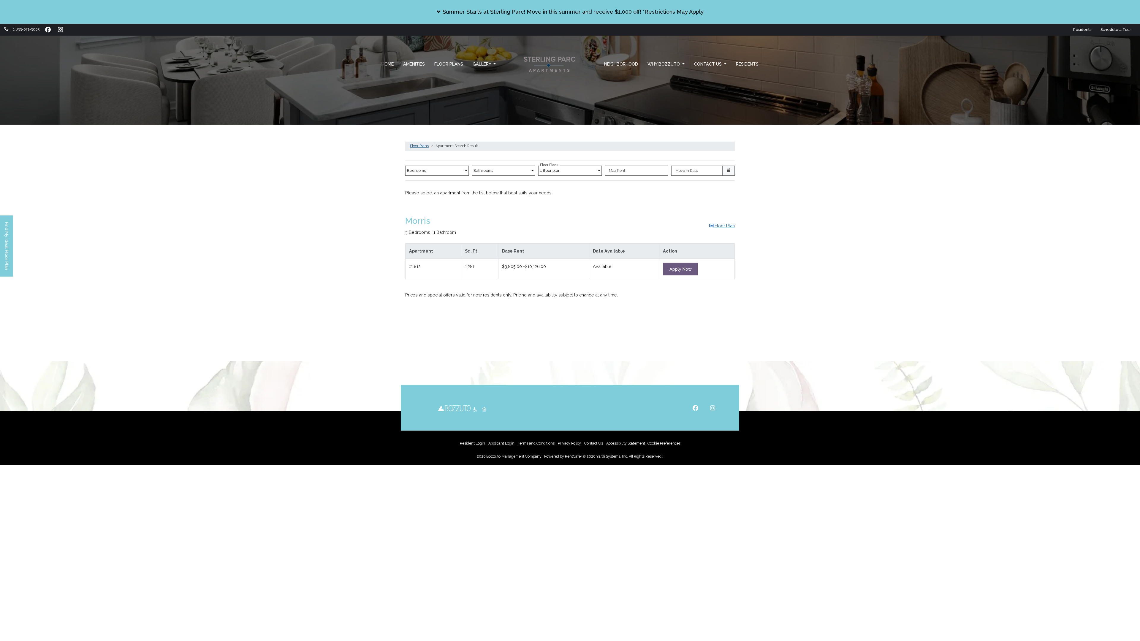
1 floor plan (551, 169)
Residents (1082, 29)
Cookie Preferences (663, 443)
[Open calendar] (728, 171)
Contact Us (593, 443)
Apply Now (683, 269)
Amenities (414, 63)
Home (387, 63)
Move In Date (686, 170)
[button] (570, 12)
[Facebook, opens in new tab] (48, 30)
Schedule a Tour (1118, 29)
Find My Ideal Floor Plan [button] (7, 249)
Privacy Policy (569, 443)
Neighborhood (621, 63)
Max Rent (617, 170)
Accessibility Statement (625, 443)
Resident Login (472, 443)
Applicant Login (501, 443)
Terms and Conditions (536, 443)
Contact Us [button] (708, 63)
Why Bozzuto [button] (664, 63)
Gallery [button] (482, 63)
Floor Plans (448, 63)
